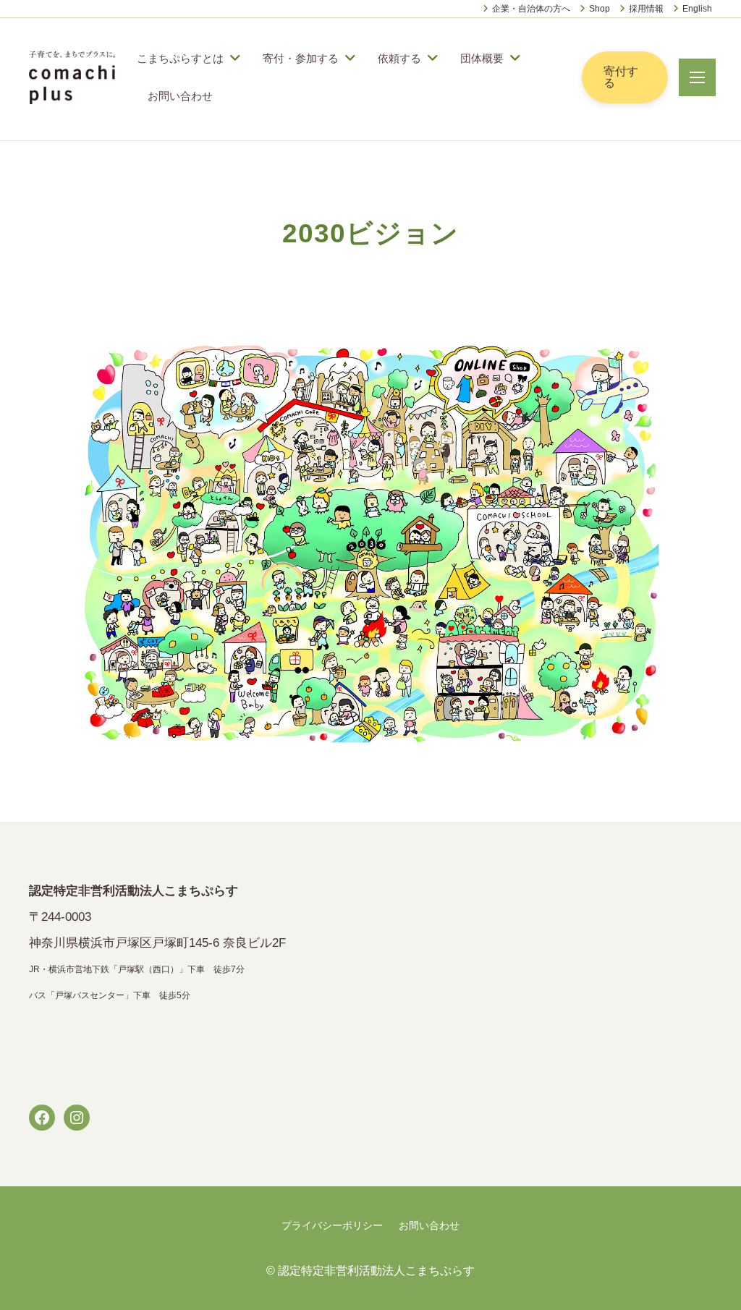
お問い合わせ (180, 96)
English (697, 9)
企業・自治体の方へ (531, 9)
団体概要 (482, 58)
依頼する (399, 58)
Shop (599, 9)
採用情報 (646, 9)
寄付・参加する (301, 58)
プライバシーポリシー (332, 1225)
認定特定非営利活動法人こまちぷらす (376, 1270)
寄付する (621, 77)
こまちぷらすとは (180, 58)
